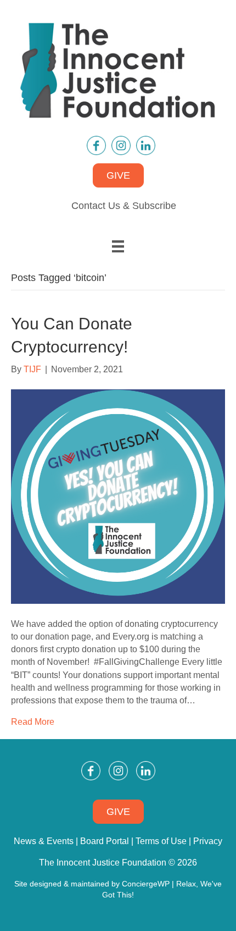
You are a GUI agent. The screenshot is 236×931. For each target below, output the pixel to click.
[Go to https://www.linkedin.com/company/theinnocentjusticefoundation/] (145, 145)
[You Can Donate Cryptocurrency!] (118, 495)
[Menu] (118, 246)
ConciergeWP (146, 883)
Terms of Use (161, 841)
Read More (32, 721)
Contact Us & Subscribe (123, 205)
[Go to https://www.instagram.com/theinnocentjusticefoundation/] (121, 145)
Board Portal (104, 841)
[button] (118, 175)
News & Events (44, 841)
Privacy (207, 841)
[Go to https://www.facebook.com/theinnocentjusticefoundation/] (96, 145)
